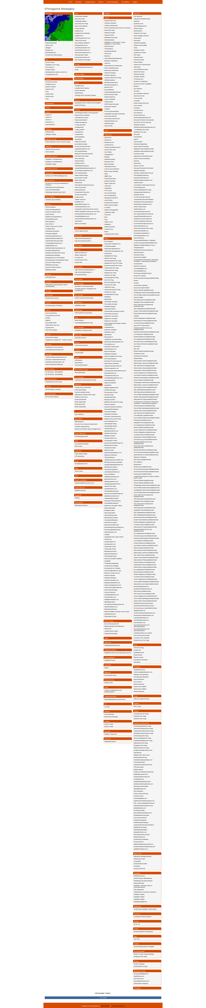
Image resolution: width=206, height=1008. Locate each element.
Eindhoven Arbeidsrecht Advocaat (143, 772)
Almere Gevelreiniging (110, 590)
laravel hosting (50, 214)
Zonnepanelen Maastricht (141, 677)
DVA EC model (108, 724)
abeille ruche (49, 45)
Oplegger (48, 48)
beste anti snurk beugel (111, 717)
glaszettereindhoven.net (111, 431)
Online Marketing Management (113, 58)
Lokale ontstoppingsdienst (53, 209)
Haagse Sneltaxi (50, 69)
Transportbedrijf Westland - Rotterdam (144, 240)
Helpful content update (140, 45)
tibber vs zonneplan (80, 223)
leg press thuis (50, 327)
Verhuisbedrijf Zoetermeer (141, 175)
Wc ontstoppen (108, 241)
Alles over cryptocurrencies (141, 699)
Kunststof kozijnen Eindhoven (54, 305)
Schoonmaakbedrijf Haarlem (112, 530)
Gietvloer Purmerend (140, 266)
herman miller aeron (110, 150)
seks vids (136, 349)
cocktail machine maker (111, 631)
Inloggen (134, 2)
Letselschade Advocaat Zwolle (54, 241)
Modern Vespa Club (80, 255)
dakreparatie (108, 299)
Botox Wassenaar (80, 372)
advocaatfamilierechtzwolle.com (55, 350)
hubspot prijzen (108, 102)
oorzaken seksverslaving (82, 426)
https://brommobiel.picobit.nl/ (83, 241)
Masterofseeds (138, 358)
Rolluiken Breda (109, 395)
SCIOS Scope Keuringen (111, 104)
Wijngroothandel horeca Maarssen (114, 626)
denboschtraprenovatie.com (142, 777)
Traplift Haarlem (138, 182)
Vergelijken (137, 667)
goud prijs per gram (80, 338)
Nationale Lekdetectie (140, 457)
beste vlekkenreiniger (81, 454)
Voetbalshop (108, 188)
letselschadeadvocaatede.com (54, 238)
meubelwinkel (79, 132)
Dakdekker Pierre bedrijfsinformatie (144, 302)
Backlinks (107, 56)
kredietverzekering (109, 97)
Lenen (106, 130)
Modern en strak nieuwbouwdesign (144, 954)
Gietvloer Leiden (109, 450)
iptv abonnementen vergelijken (142, 84)
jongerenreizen (79, 197)
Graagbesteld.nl (109, 154)
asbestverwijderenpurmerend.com (84, 483)
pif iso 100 (137, 924)
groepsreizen (137, 464)
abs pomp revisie (80, 19)
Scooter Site (78, 262)
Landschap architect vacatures (142, 917)
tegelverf (48, 320)
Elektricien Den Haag (140, 33)
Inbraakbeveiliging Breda (53, 250)
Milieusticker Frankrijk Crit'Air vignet (85, 394)
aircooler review (138, 110)
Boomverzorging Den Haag (112, 282)
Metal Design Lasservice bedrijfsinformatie (146, 363)
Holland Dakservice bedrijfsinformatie (144, 337)
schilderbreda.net (139, 779)
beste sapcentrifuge (80, 390)
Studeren (136, 703)
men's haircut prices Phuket (142, 635)
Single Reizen (79, 93)
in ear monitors (138, 98)
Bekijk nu (136, 86)
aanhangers (78, 139)
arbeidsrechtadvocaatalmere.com (143, 784)
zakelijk (48, 318)
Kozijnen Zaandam (109, 404)
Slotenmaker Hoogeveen (141, 983)
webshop (107, 711)
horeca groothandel (80, 399)
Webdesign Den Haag (110, 37)
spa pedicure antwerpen (141, 660)
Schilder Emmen (79, 163)
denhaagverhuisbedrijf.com (141, 233)
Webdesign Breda (51, 270)
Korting (48, 108)
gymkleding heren (139, 652)
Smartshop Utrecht (139, 353)
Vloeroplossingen (51, 394)
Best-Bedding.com (51, 52)
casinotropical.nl (50, 124)
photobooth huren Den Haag (54, 382)
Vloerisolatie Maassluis (111, 520)
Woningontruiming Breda (141, 786)
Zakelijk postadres (109, 80)
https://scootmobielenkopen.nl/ (83, 272)
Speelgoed (78, 495)
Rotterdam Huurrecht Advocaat (143, 219)
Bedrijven (48, 204)
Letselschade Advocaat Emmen (143, 765)
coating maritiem (79, 129)
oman (47, 91)
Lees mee (107, 63)
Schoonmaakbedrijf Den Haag (142, 190)
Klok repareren (138, 16)
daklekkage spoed (109, 602)
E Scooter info (79, 257)
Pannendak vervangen (110, 302)
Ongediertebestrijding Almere (142, 781)
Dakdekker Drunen (109, 660)
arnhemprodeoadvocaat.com (142, 211)
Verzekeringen (79, 79)
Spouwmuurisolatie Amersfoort (113, 407)
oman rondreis (138, 105)
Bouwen (136, 961)
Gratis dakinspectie (109, 380)
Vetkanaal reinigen (109, 33)
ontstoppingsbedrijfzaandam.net (113, 465)
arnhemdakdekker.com (140, 268)
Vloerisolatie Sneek (110, 549)
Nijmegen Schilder (109, 399)
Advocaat (48, 344)
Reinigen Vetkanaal (110, 75)
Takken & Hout (108, 222)
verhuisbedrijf (138, 137)
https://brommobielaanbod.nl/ (83, 238)
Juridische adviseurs (110, 23)
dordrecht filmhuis (80, 105)
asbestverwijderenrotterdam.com (143, 180)
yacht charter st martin (81, 178)
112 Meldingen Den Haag (141, 129)
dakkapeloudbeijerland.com (112, 583)
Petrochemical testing (52, 337)
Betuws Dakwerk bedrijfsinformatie (144, 351)
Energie (136, 711)
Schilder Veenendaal (81, 194)
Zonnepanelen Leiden (110, 440)
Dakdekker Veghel (51, 164)
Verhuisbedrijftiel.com (140, 271)
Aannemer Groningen (110, 522)
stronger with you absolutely (83, 387)
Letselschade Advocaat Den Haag (143, 731)
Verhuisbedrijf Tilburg (110, 424)
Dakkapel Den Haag (110, 273)
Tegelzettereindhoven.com (82, 149)
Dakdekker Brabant (109, 306)
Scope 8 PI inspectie (140, 276)
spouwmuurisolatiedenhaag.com (113, 443)
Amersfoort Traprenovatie (111, 346)
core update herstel (51, 323)
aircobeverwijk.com (109, 542)
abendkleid (137, 662)
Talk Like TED (108, 126)
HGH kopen (137, 67)
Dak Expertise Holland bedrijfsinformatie (145, 361)
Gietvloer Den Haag (110, 258)
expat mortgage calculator (141, 36)
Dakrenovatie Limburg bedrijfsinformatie (145, 368)
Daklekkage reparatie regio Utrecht (55, 192)
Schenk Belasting (80, 434)
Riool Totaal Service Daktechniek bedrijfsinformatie (143, 305)
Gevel (106, 687)
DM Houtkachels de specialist (83, 313)
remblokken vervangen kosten (83, 330)
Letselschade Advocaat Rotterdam (144, 199)
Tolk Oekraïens (108, 49)
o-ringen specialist (80, 125)
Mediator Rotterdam (139, 170)
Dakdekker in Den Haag (52, 65)
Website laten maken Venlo (142, 755)
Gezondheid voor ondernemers (113, 65)
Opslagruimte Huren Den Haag (113, 263)
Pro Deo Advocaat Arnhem (82, 146)
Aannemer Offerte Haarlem (53, 262)
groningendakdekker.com (141, 974)
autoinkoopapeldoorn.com (141, 235)
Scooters (77, 250)
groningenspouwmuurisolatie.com (114, 527)
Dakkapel (48, 129)
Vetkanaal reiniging (109, 73)
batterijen (107, 157)
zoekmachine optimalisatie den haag (85, 380)
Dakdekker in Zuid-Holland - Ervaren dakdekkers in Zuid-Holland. (114, 43)
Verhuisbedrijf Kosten (52, 219)
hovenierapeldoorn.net (110, 421)
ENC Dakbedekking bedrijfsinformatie (144, 309)
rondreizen (137, 866)
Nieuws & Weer (79, 74)
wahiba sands (50, 94)
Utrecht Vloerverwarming (141, 793)
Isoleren (136, 921)
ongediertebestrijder (110, 696)
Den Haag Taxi (50, 67)
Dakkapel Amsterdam (110, 354)
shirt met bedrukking (110, 193)
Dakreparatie (49, 173)
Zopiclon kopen (138, 28)
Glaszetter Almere (139, 194)
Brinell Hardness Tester (111, 94)
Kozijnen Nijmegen (139, 964)
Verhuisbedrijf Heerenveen (141, 981)
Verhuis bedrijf (50, 369)
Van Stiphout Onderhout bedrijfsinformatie (146, 344)
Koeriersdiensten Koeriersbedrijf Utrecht (57, 260)
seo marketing (79, 377)
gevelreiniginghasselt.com (141, 586)
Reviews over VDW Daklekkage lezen (56, 176)
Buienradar (49, 14)
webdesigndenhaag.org (82, 166)
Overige (77, 110)
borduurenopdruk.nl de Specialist (143, 931)
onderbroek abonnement (111, 234)
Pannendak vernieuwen (111, 314)
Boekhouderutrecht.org (140, 757)
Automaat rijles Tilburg (81, 55)
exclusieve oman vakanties (141, 638)
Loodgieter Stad (50, 229)
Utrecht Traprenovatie (140, 207)
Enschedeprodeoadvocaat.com (84, 67)
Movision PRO (108, 87)
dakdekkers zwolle (80, 305)
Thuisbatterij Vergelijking (111, 563)
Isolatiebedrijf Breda (110, 397)
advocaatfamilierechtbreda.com (143, 813)
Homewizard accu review (53, 315)
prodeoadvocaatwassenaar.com (143, 589)
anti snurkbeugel (109, 714)
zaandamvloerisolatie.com (141, 178)
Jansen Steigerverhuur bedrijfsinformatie (145, 373)
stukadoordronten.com (140, 832)
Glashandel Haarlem (110, 106)
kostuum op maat (139, 166)
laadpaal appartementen (111, 387)
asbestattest (107, 385)
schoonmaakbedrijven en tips (112, 570)
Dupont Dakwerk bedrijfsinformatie (144, 290)
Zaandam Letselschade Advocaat (143, 173)
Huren (77, 228)
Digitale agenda (138, 769)
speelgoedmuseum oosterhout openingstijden (88, 103)
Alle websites (125, 2)
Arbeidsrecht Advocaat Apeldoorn (143, 202)
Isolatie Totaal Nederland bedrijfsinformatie (146, 311)
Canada (136, 944)
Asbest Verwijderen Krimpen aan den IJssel (87, 211)
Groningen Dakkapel (51, 233)
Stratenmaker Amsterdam (111, 363)
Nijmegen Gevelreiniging (141, 674)
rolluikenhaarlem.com (110, 438)
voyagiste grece (79, 86)
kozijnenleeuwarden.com (111, 580)
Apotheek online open (140, 132)
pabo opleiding (79, 414)
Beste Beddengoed (51, 43)
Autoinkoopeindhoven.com (82, 38)
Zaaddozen (107, 224)
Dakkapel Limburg (51, 134)
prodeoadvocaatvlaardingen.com (55, 362)
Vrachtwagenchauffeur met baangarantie (86, 113)
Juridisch (77, 350)
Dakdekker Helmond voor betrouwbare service (117, 653)
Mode (135, 645)
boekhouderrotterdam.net (141, 231)
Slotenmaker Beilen (110, 309)
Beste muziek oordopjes (111, 171)
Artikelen (100, 2)
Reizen (77, 83)
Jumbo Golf (107, 186)
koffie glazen (78, 360)
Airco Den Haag (109, 280)
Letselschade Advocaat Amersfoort (144, 825)
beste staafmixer (50, 221)
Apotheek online (109, 142)
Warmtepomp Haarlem (110, 467)
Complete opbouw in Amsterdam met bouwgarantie (85, 289)
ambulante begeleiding (140, 144)
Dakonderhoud (50, 180)
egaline (136, 139)
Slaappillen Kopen (139, 50)
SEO (76, 441)
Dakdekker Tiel (79, 202)
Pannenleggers (79, 283)
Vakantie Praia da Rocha (53, 149)
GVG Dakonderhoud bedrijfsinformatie (144, 300)
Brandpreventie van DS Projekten (55, 258)
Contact (107, 993)
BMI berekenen (79, 422)
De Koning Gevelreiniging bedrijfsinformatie (146, 278)
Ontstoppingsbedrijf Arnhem (112, 484)
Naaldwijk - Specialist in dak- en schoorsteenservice (143, 886)
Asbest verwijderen (81, 480)
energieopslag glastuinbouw (112, 92)
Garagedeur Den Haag (140, 745)
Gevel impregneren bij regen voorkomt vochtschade (115, 324)
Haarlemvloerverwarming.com (113, 366)
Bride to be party (138, 657)
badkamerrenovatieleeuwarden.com (144, 801)
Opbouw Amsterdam (110, 383)
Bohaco (136, 280)
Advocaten (49, 354)
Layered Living (108, 229)
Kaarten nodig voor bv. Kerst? (54, 226)
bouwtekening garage (140, 820)
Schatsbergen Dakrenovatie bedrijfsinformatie (147, 292)
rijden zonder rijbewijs (81, 26)
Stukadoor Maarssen (110, 578)
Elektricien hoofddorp (110, 330)
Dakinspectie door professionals (55, 187)
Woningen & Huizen (140, 971)
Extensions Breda (139, 60)
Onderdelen (137, 988)
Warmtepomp (79, 502)
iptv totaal (136, 91)
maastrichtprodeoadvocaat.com (143, 216)
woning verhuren (138, 842)
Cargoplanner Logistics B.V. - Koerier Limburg (59, 340)
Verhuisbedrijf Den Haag (111, 277)
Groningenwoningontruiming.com (84, 185)
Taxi (47, 60)
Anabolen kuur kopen (140, 52)
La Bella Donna (108, 145)
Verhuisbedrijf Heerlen (110, 426)
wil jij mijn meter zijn (139, 868)
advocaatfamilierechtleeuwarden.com (85, 214)
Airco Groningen (79, 158)
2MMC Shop (108, 176)
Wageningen (78, 310)
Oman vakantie (50, 152)
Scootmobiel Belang (81, 274)
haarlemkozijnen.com (110, 532)
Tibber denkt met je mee (52, 325)
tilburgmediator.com (139, 837)
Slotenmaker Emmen (110, 616)
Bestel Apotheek (109, 164)
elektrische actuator (80, 142)
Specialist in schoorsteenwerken (84, 286)
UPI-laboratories (79, 456)
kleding (136, 929)
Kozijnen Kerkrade (109, 575)
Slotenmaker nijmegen (81, 16)
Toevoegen (78, 2)
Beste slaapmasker (80, 402)
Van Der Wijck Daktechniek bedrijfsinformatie (146, 295)
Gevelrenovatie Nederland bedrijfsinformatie (146, 332)
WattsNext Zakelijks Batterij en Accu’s (144, 245)
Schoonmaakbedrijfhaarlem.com (143, 672)
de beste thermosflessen (111, 203)
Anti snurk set (138, 682)
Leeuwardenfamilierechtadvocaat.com (115, 371)
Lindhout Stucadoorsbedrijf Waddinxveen (145, 243)
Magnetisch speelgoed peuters (142, 856)
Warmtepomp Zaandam (111, 517)
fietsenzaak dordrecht (81, 120)
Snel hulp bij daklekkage (53, 190)
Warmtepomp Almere (110, 551)
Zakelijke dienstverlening (141, 723)
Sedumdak (107, 665)
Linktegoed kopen (90, 2)
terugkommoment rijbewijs (82, 33)
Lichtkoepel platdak (110, 246)
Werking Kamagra (139, 74)
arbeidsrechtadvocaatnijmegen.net (55, 248)
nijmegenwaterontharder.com (142, 192)
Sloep (135, 48)
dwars (106, 174)
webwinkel (78, 451)
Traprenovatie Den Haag (111, 268)
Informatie (137, 14)
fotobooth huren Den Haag (141, 640)
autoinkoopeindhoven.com (82, 207)
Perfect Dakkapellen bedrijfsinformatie (145, 318)
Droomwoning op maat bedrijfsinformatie (145, 341)
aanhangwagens (80, 137)
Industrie (107, 721)
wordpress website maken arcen (143, 750)
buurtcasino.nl (50, 122)
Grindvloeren (108, 253)
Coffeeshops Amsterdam (141, 356)
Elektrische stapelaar (140, 43)
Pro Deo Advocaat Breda (111, 111)
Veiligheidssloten (139, 247)
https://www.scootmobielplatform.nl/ (85, 270)
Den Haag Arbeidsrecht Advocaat (143, 214)
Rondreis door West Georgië (54, 55)
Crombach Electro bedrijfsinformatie (144, 323)
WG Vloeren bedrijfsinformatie (142, 459)
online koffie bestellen (81, 365)
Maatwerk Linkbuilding (110, 61)
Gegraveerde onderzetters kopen (143, 156)
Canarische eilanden (51, 82)
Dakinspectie (137, 752)
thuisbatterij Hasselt (110, 741)
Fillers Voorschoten (80, 187)
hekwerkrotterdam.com (110, 121)
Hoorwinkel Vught (139, 154)
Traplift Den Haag (109, 287)
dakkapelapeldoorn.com (111, 481)
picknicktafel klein (51, 277)
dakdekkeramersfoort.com (111, 477)
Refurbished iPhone (110, 166)
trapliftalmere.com (139, 976)
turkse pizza (107, 629)
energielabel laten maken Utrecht (113, 537)
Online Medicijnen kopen (141, 69)
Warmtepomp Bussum (81, 505)
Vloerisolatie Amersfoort (52, 231)
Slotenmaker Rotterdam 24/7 (112, 244)
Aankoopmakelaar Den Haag (112, 261)
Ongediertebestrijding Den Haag (143, 740)
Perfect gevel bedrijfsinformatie (142, 273)
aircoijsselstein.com (110, 544)
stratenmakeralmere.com (141, 226)
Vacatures (137, 914)
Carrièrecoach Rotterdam (141, 839)
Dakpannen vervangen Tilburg (113, 505)
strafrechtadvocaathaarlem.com (143, 204)
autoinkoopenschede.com (82, 50)
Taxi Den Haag (50, 62)
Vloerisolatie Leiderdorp (141, 285)
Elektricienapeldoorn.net (111, 368)
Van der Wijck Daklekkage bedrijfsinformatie (146, 394)
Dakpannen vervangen (110, 318)
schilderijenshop (109, 327)
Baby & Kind (137, 854)
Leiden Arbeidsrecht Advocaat (54, 364)
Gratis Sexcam (138, 655)
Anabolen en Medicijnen (141, 81)
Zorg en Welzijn (50, 197)
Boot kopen (137, 40)
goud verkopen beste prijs (141, 146)
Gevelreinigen (79, 295)
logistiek (48, 335)
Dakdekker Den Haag (110, 256)
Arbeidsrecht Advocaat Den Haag (55, 253)
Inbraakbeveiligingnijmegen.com (143, 760)
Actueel (77, 64)
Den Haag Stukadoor (81, 151)
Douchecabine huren (110, 675)
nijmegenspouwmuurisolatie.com (113, 460)
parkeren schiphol (51, 87)
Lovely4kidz (137, 861)
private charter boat (139, 115)
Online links (107, 53)
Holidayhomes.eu (51, 84)
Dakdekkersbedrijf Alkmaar (112, 645)
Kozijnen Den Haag (110, 275)
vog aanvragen (79, 353)
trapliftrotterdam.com (51, 245)
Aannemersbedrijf (139, 951)
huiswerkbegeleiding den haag (84, 323)
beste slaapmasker (109, 508)
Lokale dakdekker (109, 657)
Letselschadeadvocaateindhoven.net (56, 357)
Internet (48, 310)
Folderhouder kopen (110, 178)
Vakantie (48, 79)
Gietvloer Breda (79, 161)
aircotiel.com (108, 539)
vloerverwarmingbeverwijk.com (113, 587)
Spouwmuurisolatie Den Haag (113, 265)
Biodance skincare (80, 490)
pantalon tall (137, 650)
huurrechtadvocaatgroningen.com (143, 223)
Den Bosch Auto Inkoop (82, 156)
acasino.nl (48, 115)
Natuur (106, 638)
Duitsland (48, 282)
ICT (105, 704)
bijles (76, 317)
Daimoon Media (138, 297)
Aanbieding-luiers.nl (139, 670)
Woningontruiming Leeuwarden (113, 462)
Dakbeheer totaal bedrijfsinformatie (144, 149)
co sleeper (107, 207)
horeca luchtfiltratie (109, 99)
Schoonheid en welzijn (81, 370)
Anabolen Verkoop (139, 76)
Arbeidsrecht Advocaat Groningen (143, 603)
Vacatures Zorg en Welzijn (53, 199)
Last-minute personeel (81, 345)
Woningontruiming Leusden (142, 834)
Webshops (78, 385)
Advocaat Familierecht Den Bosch (143, 168)
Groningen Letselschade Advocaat (55, 359)
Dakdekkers (78, 302)
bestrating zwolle (109, 123)
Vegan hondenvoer (109, 183)
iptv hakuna (137, 346)
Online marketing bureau (111, 68)
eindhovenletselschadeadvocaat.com (144, 613)
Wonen (106, 239)
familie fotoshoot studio (140, 864)
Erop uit (77, 100)
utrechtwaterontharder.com (112, 472)
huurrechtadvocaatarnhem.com (84, 170)
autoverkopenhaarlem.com (82, 48)
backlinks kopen (109, 46)
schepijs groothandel (110, 51)
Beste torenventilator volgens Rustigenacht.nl (88, 429)
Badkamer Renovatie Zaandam (84, 154)
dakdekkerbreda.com (140, 789)
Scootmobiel (78, 267)
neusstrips (137, 101)
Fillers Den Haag (139, 648)
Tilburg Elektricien (109, 457)
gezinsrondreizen (139, 252)
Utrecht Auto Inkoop (80, 40)
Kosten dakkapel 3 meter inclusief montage (58, 142)
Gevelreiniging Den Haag (141, 736)
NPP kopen (137, 55)
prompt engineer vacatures (53, 389)
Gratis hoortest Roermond (141, 103)
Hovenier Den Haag (110, 285)
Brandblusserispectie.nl (111, 82)
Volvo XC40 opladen (51, 330)
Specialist (107, 731)
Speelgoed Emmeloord (111, 198)
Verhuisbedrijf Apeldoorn (111, 409)
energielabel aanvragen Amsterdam (114, 114)
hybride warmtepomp (81, 122)
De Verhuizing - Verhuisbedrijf (54, 372)
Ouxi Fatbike (108, 152)
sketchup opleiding (109, 181)
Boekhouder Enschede (111, 445)
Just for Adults (108, 200)
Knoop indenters (79, 28)
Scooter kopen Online (81, 260)
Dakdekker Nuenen (139, 876)
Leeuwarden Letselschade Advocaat (144, 185)
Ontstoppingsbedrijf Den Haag (142, 726)
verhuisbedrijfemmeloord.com (54, 243)
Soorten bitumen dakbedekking (143, 878)
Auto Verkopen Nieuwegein (83, 60)
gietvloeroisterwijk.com (110, 554)
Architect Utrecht (138, 796)
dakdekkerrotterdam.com (111, 599)
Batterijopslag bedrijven (140, 830)
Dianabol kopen (138, 57)
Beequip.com (49, 50)
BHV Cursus (137, 706)
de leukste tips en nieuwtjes (112, 568)
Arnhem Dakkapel (109, 474)
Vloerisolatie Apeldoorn (111, 469)
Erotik (76, 69)
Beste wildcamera (80, 180)
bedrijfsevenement (51, 379)
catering (48, 386)
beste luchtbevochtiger (81, 175)
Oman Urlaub (79, 471)
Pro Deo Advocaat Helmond (142, 197)
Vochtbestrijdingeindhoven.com (113, 378)
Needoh (77, 498)
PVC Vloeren (108, 190)
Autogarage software (81, 21)
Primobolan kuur (138, 79)
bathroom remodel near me (112, 573)
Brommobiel (78, 236)
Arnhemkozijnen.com (110, 349)
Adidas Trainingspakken (111, 210)
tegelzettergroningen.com (82, 204)
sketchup (136, 161)
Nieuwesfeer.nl (108, 337)
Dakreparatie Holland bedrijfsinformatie (145, 370)
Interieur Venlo (108, 683)
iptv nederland (138, 89)
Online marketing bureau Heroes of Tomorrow (117, 28)
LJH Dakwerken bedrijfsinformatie (143, 334)
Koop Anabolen (138, 62)
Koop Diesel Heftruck (110, 116)
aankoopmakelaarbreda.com (54, 236)
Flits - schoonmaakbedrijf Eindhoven (144, 803)
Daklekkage (137, 906)
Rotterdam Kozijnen (139, 125)
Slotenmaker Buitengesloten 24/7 (113, 251)
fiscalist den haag (109, 30)
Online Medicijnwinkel (140, 26)
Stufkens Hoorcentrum (81, 397)
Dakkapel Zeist (50, 132)
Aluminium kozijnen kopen (53, 212)
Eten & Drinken (109, 621)
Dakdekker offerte (109, 510)
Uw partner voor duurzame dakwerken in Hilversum (57, 184)
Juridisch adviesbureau (111, 25)
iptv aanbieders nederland (141, 93)
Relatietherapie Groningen (141, 815)
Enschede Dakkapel (110, 412)
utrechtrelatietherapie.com (141, 618)
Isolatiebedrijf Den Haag (111, 294)
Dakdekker (107, 297)
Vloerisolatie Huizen (110, 546)
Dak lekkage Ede (139, 889)
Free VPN (137, 939)
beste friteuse (79, 362)
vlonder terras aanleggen (111, 566)
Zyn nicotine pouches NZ (111, 624)
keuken (77, 357)
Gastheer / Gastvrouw (110, 734)
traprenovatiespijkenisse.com (112, 585)
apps (135, 936)
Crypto (136, 696)
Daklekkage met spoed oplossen (143, 881)
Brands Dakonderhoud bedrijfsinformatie (145, 313)
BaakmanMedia (105, 1006)
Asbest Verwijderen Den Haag (113, 356)
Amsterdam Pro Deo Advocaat (54, 347)
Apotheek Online (109, 162)
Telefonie (107, 14)
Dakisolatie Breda (139, 883)
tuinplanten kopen (139, 255)
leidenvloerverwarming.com (83, 52)
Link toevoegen (99, 993)
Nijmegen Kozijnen (109, 436)
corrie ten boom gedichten (111, 169)
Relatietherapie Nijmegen (53, 255)
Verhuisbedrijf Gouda (110, 556)
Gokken (48, 112)
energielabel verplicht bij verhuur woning (86, 209)
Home (70, 2)
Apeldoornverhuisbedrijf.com (54, 217)
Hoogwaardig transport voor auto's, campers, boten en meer (146, 477)
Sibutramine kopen (139, 72)
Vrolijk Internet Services (118, 1006)
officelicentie (78, 182)
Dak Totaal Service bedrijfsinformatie (144, 366)
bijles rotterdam (79, 320)
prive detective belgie (81, 144)
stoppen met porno (80, 199)
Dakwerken (107, 642)
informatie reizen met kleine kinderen (85, 95)
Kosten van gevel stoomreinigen (84, 298)
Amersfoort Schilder (110, 448)
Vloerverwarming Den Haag (112, 289)
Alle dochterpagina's (112, 2)
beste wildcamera (139, 238)
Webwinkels (108, 135)
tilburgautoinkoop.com (81, 45)
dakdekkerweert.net (110, 614)
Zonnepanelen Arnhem (111, 392)
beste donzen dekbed (140, 257)
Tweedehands (50, 103)
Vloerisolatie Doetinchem (82, 192)
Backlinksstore (138, 31)
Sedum (106, 668)
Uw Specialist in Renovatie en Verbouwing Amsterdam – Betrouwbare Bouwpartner (146, 260)
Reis (76, 468)
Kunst (76, 461)
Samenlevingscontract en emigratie (144, 946)
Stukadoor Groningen (110, 433)
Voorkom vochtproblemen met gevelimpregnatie (112, 691)
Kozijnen (48, 303)
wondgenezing (79, 127)
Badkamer (107, 672)
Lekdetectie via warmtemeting (112, 339)
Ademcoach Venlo (139, 96)
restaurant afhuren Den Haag (112, 78)
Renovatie (137, 134)
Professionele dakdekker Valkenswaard (145, 909)
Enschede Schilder (139, 810)
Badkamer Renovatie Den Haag (113, 402)
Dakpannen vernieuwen (111, 316)
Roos (106, 217)
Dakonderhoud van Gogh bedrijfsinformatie (146, 455)
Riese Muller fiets (80, 404)
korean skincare (80, 488)
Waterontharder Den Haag (141, 748)
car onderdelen (79, 327)
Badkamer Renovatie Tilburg (112, 419)
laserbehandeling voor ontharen (143, 633)
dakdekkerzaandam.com (141, 774)
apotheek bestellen (109, 159)
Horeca (77, 342)
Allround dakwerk (51, 207)
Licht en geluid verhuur (81, 231)
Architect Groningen (110, 390)
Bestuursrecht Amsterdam (82, 115)
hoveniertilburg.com (139, 187)
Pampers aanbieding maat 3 (112, 147)
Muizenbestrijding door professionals (114, 699)
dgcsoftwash (108, 334)
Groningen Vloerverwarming (112, 416)
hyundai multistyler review (82, 392)
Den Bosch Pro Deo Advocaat (142, 122)
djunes (106, 231)
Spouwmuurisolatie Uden (111, 525)
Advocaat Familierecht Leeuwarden (144, 120)
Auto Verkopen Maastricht (82, 43)
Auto (76, 14)
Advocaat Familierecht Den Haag (143, 228)
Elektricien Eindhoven (110, 455)
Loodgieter (107, 561)
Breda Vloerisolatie (109, 351)
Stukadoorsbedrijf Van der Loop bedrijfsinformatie (143, 328)
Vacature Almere (109, 35)
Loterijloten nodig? (109, 212)
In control (107, 707)
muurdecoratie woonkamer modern (114, 311)
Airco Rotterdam (138, 791)
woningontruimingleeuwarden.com (114, 604)
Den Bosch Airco (139, 978)
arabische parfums (109, 227)
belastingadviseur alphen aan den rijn (56, 72)
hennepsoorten (138, 264)
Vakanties (48, 146)
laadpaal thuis (79, 31)
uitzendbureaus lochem (81, 117)
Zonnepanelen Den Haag (141, 714)
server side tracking (51, 313)
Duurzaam (107, 739)
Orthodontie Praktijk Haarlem (142, 19)
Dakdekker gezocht (51, 156)
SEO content (78, 446)
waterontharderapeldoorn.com (113, 452)
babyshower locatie (139, 859)
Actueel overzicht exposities (142, 158)
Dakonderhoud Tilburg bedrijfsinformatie (145, 321)
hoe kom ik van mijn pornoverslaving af (86, 424)
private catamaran (80, 90)
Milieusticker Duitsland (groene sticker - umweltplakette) (57, 285)
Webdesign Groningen (52, 265)
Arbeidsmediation (109, 40)
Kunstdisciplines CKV (52, 74)
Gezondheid (78, 419)
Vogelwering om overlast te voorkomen (145, 892)
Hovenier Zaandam (109, 592)
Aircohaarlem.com (109, 344)
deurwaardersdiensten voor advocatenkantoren (142, 625)
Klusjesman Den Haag (140, 956)
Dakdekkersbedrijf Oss (140, 902)
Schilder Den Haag (109, 292)
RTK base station (139, 767)
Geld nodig (78, 335)
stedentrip (137, 21)
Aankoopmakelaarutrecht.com (142, 117)
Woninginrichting (109, 680)
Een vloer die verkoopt (52, 397)
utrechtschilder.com (109, 428)
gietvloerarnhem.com (110, 479)
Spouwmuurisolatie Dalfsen (142, 288)
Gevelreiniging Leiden (110, 515)
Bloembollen (49, 295)
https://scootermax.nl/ (81, 253)
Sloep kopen (137, 38)
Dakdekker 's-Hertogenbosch (54, 159)
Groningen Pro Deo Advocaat (112, 361)
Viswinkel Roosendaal (110, 633)
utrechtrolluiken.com (110, 597)
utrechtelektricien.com (110, 489)
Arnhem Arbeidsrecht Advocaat (143, 221)
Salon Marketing (109, 90)
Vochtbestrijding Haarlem (111, 491)
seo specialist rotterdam (82, 444)
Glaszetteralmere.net (110, 373)
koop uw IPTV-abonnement (141, 325)
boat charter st (50, 224)
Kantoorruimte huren (110, 21)
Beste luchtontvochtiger (111, 205)
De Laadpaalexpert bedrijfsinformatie (144, 339)
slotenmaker (137, 163)
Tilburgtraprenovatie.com (111, 375)
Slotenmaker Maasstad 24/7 (112, 249)
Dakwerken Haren (109, 332)
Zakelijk (106, 18)
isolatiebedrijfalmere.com (82, 216)
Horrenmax (107, 215)
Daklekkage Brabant (110, 650)
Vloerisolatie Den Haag (111, 270)
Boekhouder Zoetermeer (111, 70)
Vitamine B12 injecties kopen (142, 64)
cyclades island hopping (82, 88)
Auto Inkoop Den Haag (81, 23)
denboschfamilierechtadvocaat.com (144, 606)
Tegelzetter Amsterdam (111, 414)
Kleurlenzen (107, 137)
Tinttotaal (107, 109)
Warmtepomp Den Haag (141, 743)
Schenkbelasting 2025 (81, 436)
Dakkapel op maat (51, 139)
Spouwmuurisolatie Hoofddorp (113, 558)
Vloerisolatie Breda (139, 762)
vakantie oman (50, 89)
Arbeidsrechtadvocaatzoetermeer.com (144, 127)
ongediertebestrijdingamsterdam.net (85, 168)
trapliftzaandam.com (139, 209)
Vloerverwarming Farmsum (112, 118)
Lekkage (106, 534)
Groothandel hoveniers (52, 298)
